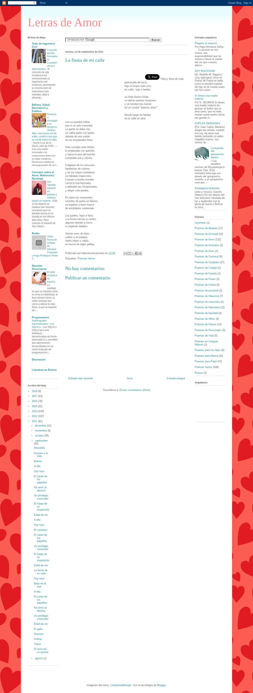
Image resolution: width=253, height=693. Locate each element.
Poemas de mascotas (207, 301)
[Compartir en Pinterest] (140, 253)
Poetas (199, 372)
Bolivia (38, 461)
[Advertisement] (95, 91)
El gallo (38, 629)
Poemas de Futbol (205, 284)
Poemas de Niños (205, 318)
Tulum (37, 644)
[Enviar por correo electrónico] (125, 253)
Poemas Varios (86, 258)
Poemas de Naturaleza (208, 307)
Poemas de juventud (206, 290)
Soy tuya (39, 471)
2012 (35, 416)
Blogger (161, 685)
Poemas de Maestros (207, 296)
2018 (35, 391)
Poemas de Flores (205, 279)
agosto (39, 658)
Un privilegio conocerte (41, 497)
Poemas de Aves (204, 250)
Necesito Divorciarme (39, 267)
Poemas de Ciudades (207, 262)
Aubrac (38, 638)
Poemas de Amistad (206, 233)
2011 (35, 421)
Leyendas (200, 222)
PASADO (39, 448)
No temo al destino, (40, 489)
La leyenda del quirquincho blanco (217, 153)
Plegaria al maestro (206, 43)
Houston (38, 633)
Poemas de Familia (206, 273)
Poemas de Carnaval (207, 256)
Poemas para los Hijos (208, 350)
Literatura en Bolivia (44, 369)
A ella (37, 466)
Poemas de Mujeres (206, 228)
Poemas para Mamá (206, 355)
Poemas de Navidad (206, 313)
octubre (39, 435)
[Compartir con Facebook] (137, 253)
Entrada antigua (176, 378)
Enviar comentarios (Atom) (135, 390)
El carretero (40, 529)
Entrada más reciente (80, 378)
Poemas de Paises (205, 324)
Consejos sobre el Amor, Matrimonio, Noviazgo (43, 175)
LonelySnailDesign (120, 685)
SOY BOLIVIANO (205, 70)
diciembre (41, 425)
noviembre (41, 430)
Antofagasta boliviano (207, 188)
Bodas (36, 233)
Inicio (130, 378)
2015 (35, 406)
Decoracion (39, 359)
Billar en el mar (40, 585)
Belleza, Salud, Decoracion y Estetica (41, 108)
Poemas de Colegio (206, 267)
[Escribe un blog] (129, 253)
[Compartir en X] (133, 253)
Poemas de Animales (207, 245)
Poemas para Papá (206, 361)
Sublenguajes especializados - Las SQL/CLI (43, 323)
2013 (35, 411)
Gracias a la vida (41, 455)
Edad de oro (41, 514)
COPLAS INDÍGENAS (207, 123)
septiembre (41, 440)
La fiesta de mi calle (40, 572)
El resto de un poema (41, 650)
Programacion (40, 317)
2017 (35, 396)
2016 (35, 401)
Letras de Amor (65, 22)
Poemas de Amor (204, 239)
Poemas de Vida (204, 335)
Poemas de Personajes (208, 330)
